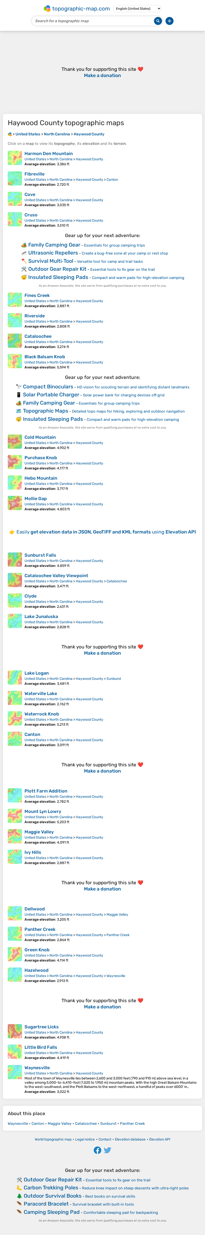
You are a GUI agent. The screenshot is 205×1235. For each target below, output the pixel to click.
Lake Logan (36, 673)
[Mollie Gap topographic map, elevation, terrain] (15, 503)
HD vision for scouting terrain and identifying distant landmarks (133, 387)
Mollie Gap (35, 498)
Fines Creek (37, 295)
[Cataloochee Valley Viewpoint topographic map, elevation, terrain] (15, 580)
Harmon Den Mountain (48, 153)
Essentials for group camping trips (114, 245)
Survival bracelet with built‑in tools (103, 1204)
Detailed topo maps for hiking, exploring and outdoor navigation (128, 411)
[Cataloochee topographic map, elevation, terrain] (15, 341)
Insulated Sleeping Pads (58, 277)
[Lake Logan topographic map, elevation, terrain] (15, 678)
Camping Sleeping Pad (52, 1212)
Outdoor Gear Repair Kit (57, 269)
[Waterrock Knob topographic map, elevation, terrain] (15, 719)
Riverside (34, 316)
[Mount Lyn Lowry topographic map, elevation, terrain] (15, 816)
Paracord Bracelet (46, 1204)
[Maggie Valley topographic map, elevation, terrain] (15, 837)
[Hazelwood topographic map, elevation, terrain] (15, 975)
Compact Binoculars (48, 386)
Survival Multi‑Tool (50, 261)
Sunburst (113, 679)
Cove (29, 194)
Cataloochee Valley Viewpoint (56, 575)
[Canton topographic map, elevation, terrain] (15, 739)
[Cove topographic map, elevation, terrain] (15, 199)
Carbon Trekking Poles (51, 1187)
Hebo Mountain (40, 478)
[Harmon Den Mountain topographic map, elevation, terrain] (15, 158)
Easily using (106, 532)
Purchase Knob (40, 457)
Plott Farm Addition (45, 791)
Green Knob (37, 950)
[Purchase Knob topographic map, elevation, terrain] (15, 462)
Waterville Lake (40, 693)
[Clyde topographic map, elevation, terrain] (15, 601)
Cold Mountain (40, 437)
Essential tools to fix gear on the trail (122, 269)
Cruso (31, 215)
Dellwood (34, 909)
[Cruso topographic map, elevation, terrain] (15, 220)
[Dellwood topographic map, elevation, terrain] (15, 914)
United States (35, 159)
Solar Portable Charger (51, 394)
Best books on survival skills (110, 1196)
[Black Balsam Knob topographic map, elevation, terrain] (15, 361)
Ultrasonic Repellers (53, 253)
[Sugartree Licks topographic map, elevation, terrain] (15, 1032)
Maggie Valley (39, 832)
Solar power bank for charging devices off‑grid (123, 395)
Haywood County (89, 159)
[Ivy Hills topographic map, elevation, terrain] (15, 857)
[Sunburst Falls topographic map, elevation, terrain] (15, 560)
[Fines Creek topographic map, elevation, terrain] (15, 300)
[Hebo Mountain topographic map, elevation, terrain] (15, 483)
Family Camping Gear (54, 245)
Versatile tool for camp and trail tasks (110, 261)
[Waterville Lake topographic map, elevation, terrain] (15, 698)
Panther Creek (40, 929)
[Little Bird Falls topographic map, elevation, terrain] (15, 1052)
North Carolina (61, 159)
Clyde (30, 596)
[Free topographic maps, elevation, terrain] (10, 134)
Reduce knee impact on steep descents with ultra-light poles (135, 1188)
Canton (112, 179)
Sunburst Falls (40, 555)
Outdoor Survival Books (53, 1196)
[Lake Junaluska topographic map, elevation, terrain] (15, 621)
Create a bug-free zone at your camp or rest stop (125, 253)
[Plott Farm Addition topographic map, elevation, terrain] (15, 796)
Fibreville (34, 174)
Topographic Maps (45, 411)
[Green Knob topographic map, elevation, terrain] (15, 955)
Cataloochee (38, 336)
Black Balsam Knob (44, 356)
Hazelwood (36, 970)
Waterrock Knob (41, 714)
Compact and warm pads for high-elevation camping (138, 277)
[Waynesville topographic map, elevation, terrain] (15, 1079)
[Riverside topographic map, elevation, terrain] (15, 321)
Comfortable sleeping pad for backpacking (121, 1212)
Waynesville (115, 976)
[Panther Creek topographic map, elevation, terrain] (15, 934)
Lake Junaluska (41, 616)
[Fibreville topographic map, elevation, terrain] (15, 179)
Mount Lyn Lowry (42, 811)
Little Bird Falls (40, 1047)
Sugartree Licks (41, 1027)
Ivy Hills (32, 852)
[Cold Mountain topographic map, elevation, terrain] (15, 442)
